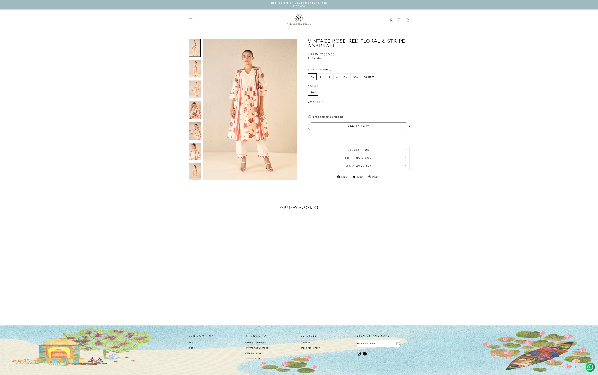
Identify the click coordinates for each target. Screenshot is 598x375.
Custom (369, 76)
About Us (193, 342)
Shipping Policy (253, 352)
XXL (355, 76)
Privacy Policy (252, 357)
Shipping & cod (358, 157)
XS (312, 76)
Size (318, 69)
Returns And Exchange (257, 347)
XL (345, 76)
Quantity (316, 101)
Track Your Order (310, 347)
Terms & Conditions (255, 342)
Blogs (191, 347)
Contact (305, 342)
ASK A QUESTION (358, 165)
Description (359, 150)
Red (313, 92)
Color (313, 86)
